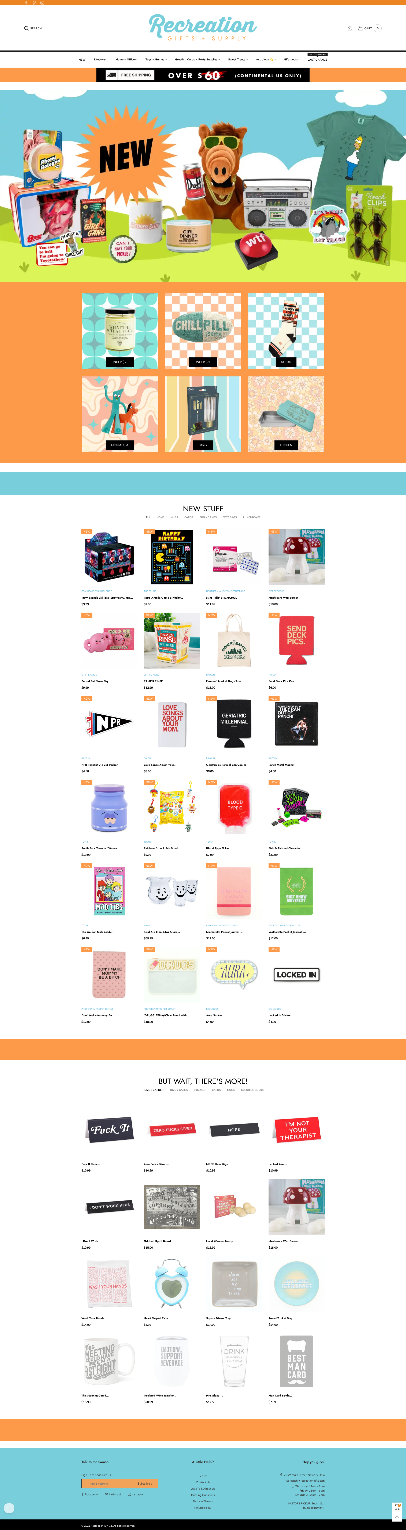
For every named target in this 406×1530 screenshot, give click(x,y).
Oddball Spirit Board (157, 1241)
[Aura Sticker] (234, 975)
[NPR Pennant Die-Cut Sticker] (109, 724)
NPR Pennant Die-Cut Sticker (99, 765)
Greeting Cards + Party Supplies (196, 59)
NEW (82, 59)
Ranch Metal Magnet (281, 765)
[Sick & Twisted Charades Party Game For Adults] (297, 808)
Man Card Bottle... (280, 1396)
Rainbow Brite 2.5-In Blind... (162, 848)
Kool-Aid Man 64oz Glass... (162, 932)
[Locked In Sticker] (297, 975)
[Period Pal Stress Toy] (109, 641)
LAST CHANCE (317, 59)
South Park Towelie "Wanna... (100, 848)
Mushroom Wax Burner (283, 598)
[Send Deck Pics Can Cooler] (297, 641)
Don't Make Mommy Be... (97, 1015)
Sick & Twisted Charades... (286, 848)
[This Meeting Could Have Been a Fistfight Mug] (109, 1361)
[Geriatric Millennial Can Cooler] (234, 724)
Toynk (84, 842)
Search (203, 1476)
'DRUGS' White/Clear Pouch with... (166, 1015)
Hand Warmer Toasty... (220, 1241)
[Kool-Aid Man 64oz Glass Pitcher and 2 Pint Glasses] (172, 891)
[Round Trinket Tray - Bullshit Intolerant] (297, 1284)
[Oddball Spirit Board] (172, 1207)
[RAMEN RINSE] (172, 641)
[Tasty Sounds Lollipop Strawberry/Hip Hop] (109, 557)
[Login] (353, 28)
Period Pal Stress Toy (94, 681)
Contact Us (203, 1482)
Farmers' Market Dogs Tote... (224, 681)
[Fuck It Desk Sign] (109, 1130)
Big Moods (212, 1009)
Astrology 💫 (264, 59)
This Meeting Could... (95, 1396)
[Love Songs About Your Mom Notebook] (172, 724)
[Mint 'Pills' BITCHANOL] (234, 557)
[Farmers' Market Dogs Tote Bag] (234, 641)
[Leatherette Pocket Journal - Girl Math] (234, 891)
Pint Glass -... (214, 1396)
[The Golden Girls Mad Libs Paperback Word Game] (109, 891)
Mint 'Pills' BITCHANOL (221, 598)
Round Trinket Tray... (282, 1318)
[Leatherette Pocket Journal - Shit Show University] (297, 891)
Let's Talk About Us (203, 1488)
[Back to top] (397, 1517)
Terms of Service (203, 1501)
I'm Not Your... (278, 1164)
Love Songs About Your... (160, 765)
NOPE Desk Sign (217, 1164)
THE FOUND (150, 591)
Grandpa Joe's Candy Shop (96, 591)
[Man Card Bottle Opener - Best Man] (297, 1361)
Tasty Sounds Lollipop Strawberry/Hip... (107, 598)
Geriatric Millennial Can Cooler (226, 765)
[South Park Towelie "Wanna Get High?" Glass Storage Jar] (109, 808)
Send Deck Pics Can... (282, 681)
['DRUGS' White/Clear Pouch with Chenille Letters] (172, 975)
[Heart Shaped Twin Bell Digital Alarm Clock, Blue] (172, 1284)
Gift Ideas (290, 59)
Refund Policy (202, 1507)
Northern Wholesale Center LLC (225, 591)
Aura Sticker (214, 1015)
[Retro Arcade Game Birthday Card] (172, 557)
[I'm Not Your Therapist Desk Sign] (297, 1130)
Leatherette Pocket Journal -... (224, 932)
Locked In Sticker (280, 1015)
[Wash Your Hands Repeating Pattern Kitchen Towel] (109, 1284)
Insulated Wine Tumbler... (160, 1396)
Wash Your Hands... (94, 1318)
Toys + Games (154, 59)
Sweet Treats (236, 59)
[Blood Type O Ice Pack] (234, 808)
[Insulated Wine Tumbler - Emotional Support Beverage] (172, 1361)
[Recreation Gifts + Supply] (202, 27)
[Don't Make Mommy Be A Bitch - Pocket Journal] (109, 975)
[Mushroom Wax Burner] (297, 557)
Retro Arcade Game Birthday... (163, 598)
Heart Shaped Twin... (157, 1318)
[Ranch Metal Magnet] (297, 724)
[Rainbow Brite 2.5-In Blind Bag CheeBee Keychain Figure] (172, 808)
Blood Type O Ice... (218, 848)
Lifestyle (99, 59)
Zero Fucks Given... (156, 1164)
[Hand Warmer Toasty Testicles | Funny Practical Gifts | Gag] (234, 1207)
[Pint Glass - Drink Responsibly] (234, 1361)
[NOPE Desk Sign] (234, 1130)
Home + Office (125, 59)
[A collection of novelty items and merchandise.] (203, 186)
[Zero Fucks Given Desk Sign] (172, 1130)
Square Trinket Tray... (219, 1318)
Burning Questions (203, 1495)
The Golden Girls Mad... (96, 932)
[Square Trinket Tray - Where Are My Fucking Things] (234, 1284)
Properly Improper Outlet (222, 925)
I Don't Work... (91, 1241)
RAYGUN (210, 674)
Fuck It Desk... (90, 1164)
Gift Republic (276, 591)
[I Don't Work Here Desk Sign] (109, 1207)
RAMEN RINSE (153, 681)
